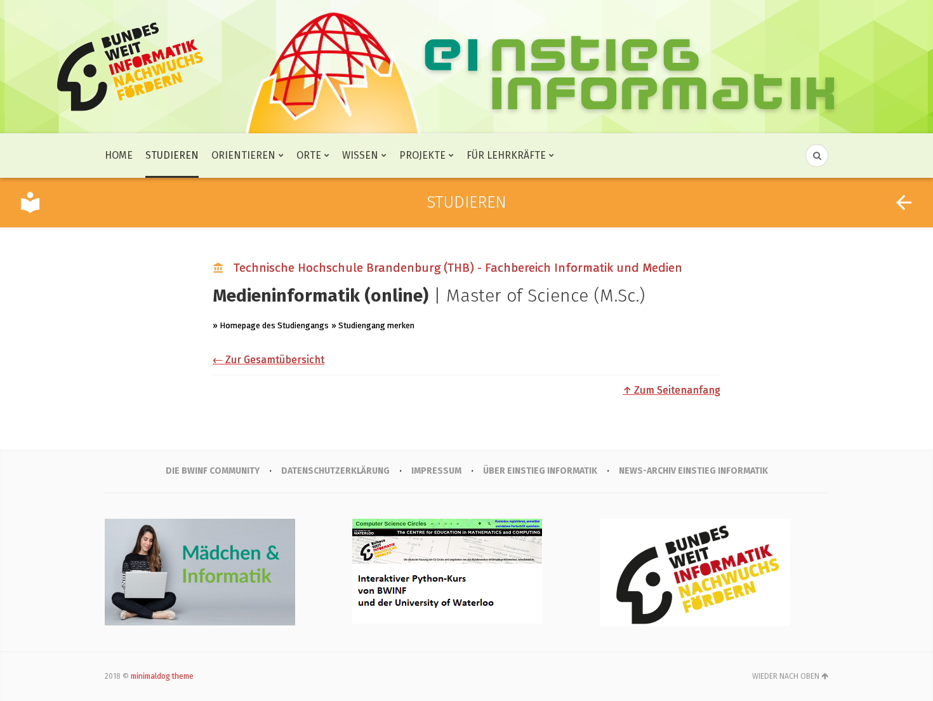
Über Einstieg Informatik (540, 470)
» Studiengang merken (372, 325)
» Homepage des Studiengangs (271, 325)
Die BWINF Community (213, 470)
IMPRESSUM (436, 470)
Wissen (360, 155)
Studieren (172, 155)
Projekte (422, 155)
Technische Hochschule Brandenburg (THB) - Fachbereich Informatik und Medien (458, 267)
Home (119, 155)
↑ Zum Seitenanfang (671, 390)
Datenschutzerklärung (335, 470)
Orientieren (243, 155)
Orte (308, 155)
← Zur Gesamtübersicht (268, 360)
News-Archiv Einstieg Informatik (693, 470)
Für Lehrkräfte (506, 155)
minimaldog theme (162, 676)
